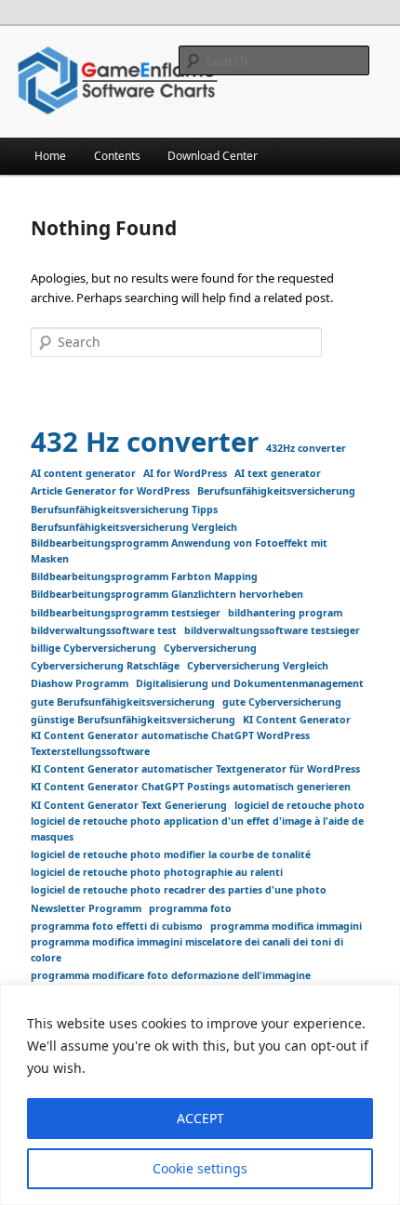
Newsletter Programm (86, 908)
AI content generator (83, 473)
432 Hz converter (145, 441)
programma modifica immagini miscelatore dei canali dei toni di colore (187, 949)
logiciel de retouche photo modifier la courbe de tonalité (171, 854)
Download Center (212, 156)
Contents (117, 156)
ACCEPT (200, 1118)
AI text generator (277, 473)
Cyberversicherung (210, 648)
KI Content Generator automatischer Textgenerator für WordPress (195, 768)
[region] (200, 1095)
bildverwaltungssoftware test (104, 630)
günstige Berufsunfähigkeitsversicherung (133, 719)
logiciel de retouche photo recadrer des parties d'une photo (179, 889)
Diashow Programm (79, 683)
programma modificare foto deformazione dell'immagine (171, 975)
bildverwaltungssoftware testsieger (272, 630)
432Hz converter (306, 448)
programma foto (190, 908)
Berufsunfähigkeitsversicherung (276, 490)
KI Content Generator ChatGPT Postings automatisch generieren (191, 786)
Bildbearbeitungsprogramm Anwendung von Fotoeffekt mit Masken (179, 550)
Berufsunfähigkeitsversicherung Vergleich (134, 527)
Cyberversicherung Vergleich (257, 665)
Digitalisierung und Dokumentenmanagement (250, 683)
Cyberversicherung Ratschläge (105, 665)
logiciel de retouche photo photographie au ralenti (157, 872)
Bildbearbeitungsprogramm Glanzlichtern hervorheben (167, 594)
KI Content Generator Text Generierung (129, 805)
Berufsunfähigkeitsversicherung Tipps (124, 509)
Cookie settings (200, 1168)
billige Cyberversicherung (93, 648)
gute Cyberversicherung (281, 701)
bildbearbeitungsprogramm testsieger (125, 612)
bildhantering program (285, 612)
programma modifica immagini (286, 926)
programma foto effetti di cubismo (117, 926)
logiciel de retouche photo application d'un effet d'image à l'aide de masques (197, 828)
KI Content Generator (297, 719)
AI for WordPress (185, 473)
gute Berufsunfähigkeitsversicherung (123, 701)
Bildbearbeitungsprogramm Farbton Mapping (144, 576)
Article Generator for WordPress (110, 490)
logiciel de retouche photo (299, 805)
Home (50, 156)
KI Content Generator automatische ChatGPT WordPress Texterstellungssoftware (170, 743)
